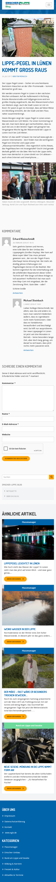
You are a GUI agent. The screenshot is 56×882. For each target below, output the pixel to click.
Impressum (9, 816)
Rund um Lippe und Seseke (29, 725)
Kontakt (8, 827)
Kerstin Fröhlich (20, 76)
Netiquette (11, 491)
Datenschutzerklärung (14, 821)
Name (6, 414)
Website (6, 434)
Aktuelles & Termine (13, 875)
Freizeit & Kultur (12, 869)
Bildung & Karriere (13, 864)
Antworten (18, 293)
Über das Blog (12, 496)
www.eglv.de (10, 832)
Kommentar (8, 383)
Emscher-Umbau (12, 852)
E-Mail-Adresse (10, 424)
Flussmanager (29, 522)
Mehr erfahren (14, 579)
